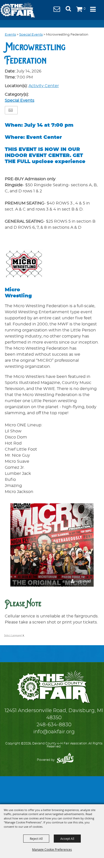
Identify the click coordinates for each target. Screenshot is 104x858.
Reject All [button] (36, 839)
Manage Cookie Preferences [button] (52, 849)
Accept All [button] (67, 839)
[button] (70, 10)
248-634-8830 (54, 724)
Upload (83, 581)
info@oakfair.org (54, 731)
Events (10, 34)
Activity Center (44, 86)
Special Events (31, 34)
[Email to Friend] (11, 110)
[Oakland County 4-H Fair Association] (17, 10)
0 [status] (85, 8)
